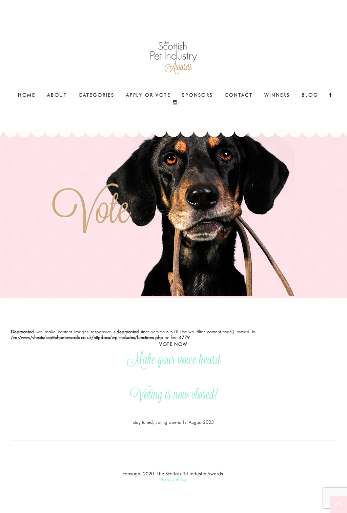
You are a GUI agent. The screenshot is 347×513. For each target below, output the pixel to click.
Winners (277, 95)
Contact (239, 95)
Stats (57, 117)
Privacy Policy (174, 479)
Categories (97, 95)
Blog (310, 95)
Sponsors (197, 95)
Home (27, 95)
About (57, 95)
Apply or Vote (148, 95)
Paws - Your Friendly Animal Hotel (173, 58)
